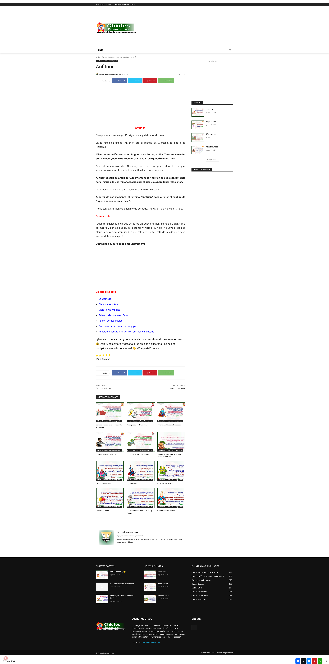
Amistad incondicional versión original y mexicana (126, 331)
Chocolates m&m (108, 304)
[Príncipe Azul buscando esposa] (171, 412)
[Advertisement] (185, 28)
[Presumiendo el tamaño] (171, 498)
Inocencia (209, 109)
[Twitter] (224, 4)
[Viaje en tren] (197, 124)
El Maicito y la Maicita (165, 484)
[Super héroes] (141, 471)
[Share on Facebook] (297, 661)
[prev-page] (97, 519)
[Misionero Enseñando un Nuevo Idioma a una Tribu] (171, 442)
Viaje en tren (211, 122)
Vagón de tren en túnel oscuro (138, 454)
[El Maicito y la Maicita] (171, 471)
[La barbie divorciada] (110, 471)
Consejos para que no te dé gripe (117, 326)
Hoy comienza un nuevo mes (122, 584)
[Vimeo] (228, 4)
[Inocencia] (197, 112)
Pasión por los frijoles (110, 320)
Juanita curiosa (212, 147)
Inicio (98, 57)
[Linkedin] (122, 546)
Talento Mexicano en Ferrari (114, 315)
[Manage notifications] (6, 658)
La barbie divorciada (103, 484)
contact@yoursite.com (151, 642)
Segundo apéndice (103, 388)
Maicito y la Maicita (109, 309)
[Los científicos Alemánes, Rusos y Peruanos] (141, 498)
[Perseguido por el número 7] (141, 412)
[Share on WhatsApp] (320, 661)
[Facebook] (217, 4)
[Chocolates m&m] (110, 498)
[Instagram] (221, 4)
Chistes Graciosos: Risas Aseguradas (115, 57)
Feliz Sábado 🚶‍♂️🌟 (118, 572)
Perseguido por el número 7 (137, 425)
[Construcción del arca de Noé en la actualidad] (110, 412)
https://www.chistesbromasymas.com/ (129, 536)
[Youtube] (231, 4)
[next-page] (101, 519)
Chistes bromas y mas (109, 74)
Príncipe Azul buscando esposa (169, 425)
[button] (230, 50)
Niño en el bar (211, 134)
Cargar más (211, 159)
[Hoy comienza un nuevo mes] (102, 587)
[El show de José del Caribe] (110, 442)
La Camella (105, 298)
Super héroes (131, 484)
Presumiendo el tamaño (166, 511)
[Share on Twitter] (303, 661)
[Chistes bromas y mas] (97, 74)
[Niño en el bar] (197, 137)
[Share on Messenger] (309, 661)
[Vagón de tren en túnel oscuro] (141, 442)
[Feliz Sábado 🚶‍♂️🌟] (102, 574)
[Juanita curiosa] (197, 150)
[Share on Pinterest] (314, 661)
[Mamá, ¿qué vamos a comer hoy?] (102, 599)
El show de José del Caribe (106, 454)
